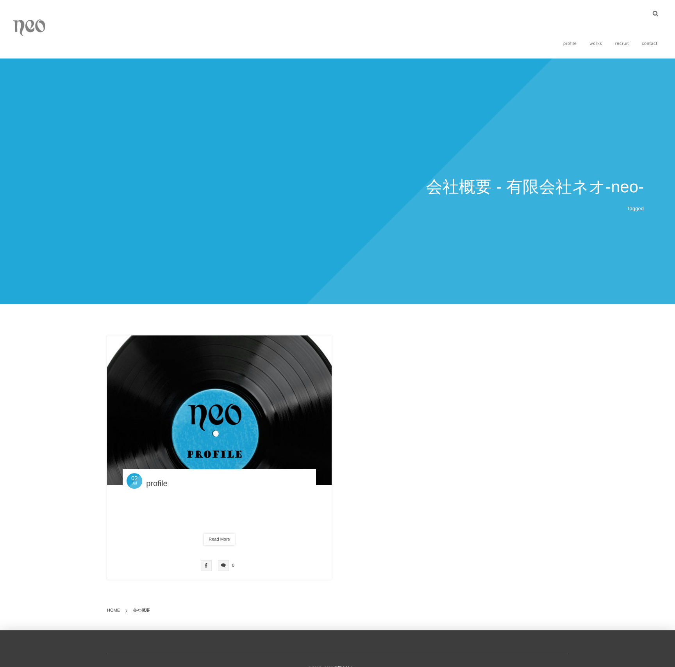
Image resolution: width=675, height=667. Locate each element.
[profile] (219, 410)
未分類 (221, 515)
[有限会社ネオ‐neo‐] (29, 27)
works (596, 43)
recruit (622, 43)
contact (649, 43)
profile (570, 43)
